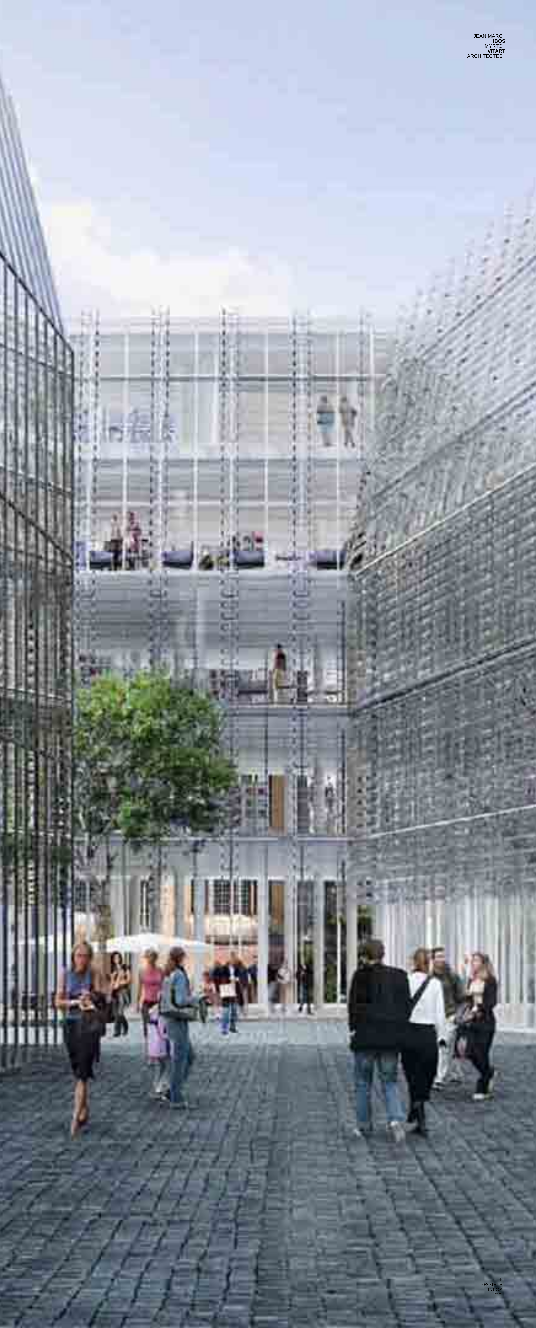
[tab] (491, 1279)
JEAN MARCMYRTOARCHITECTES (484, 46)
